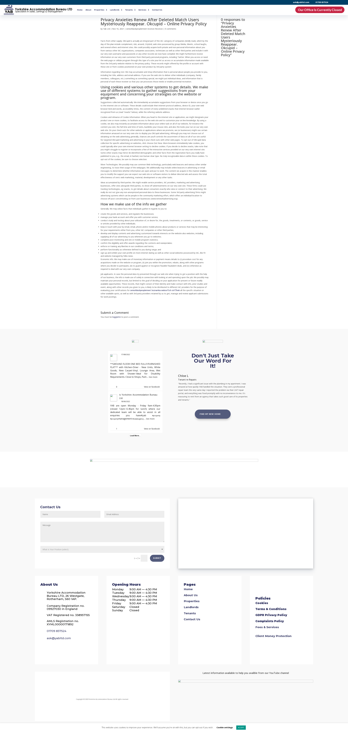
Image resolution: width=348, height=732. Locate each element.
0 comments (170, 28)
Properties (99, 10)
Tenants (129, 10)
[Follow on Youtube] (125, 685)
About (88, 10)
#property (156, 415)
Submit (157, 558)
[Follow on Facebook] (78, 685)
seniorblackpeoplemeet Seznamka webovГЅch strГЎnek (155, 290)
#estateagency (138, 419)
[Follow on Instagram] (95, 685)
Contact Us (157, 10)
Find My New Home (210, 414)
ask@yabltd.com (301, 2)
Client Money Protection (273, 636)
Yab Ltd (106, 28)
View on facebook (152, 386)
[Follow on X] (110, 685)
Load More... (135, 435)
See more (153, 377)
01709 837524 (322, 2)
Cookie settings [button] (225, 727)
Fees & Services (267, 627)
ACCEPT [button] (241, 727)
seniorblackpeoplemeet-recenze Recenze (144, 28)
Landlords (114, 10)
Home (80, 10)
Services (142, 10)
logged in (116, 317)
